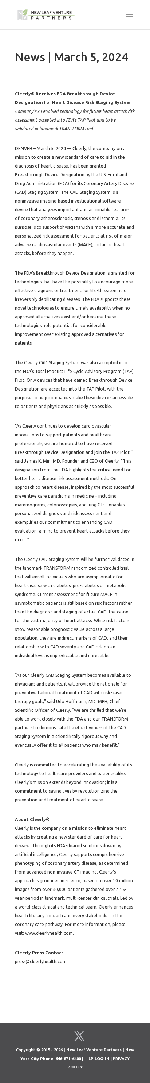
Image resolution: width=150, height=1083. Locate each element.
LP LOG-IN (99, 1058)
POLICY (75, 1067)
